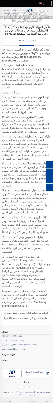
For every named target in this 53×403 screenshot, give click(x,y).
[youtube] (21, 387)
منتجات (20, 402)
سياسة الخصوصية (20, 395)
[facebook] (32, 387)
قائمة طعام (7, 402)
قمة (46, 402)
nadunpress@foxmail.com (24, 345)
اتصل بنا (33, 402)
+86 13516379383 (9, 336)
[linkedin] (26, 387)
